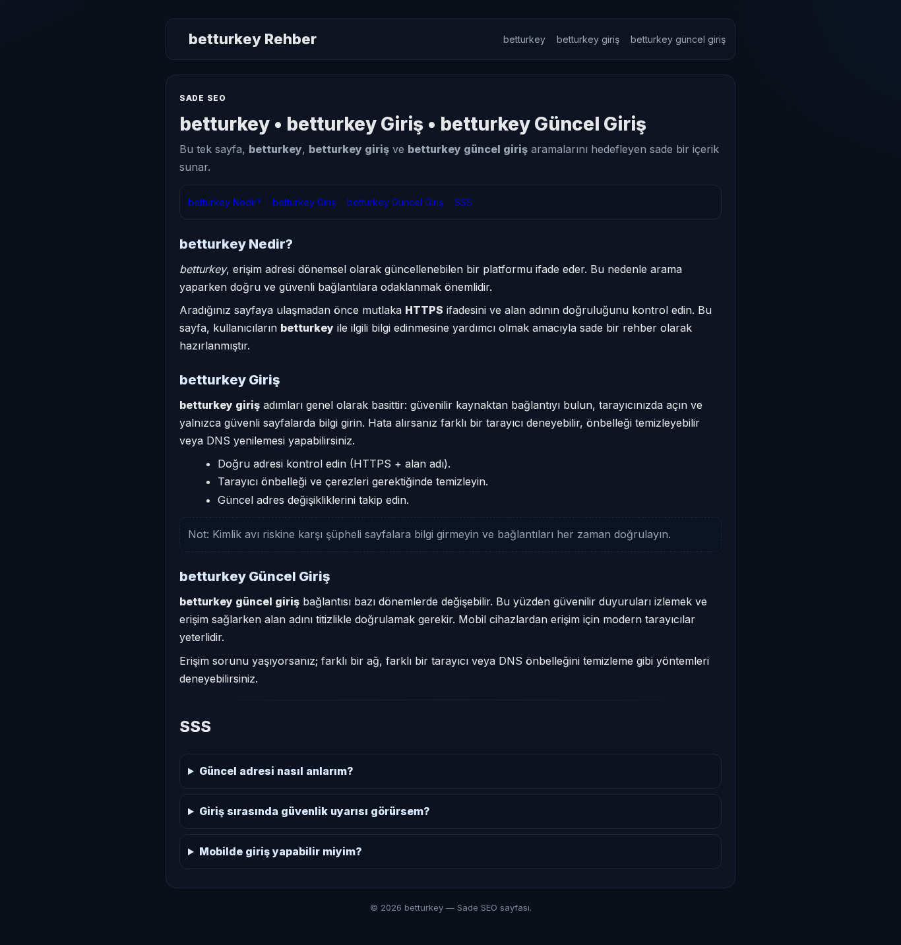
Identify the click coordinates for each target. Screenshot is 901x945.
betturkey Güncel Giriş (395, 202)
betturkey (524, 39)
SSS (463, 202)
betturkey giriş (588, 39)
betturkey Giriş (304, 202)
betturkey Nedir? (224, 202)
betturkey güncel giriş (678, 39)
